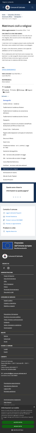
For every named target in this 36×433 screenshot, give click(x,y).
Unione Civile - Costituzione (11, 129)
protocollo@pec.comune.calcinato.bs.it (15, 373)
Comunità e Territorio (14, 15)
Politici (6, 287)
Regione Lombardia (8, 2)
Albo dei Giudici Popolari (10, 176)
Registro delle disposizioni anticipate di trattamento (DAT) (17, 134)
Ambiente (6, 322)
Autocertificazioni (8, 180)
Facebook (6, 90)
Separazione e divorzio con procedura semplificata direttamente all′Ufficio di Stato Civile (17, 125)
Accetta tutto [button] (18, 422)
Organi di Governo (9, 276)
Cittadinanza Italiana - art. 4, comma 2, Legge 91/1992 (16, 147)
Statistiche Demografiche (10, 151)
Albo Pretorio (7, 402)
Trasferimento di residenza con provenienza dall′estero (15, 112)
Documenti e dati (9, 292)
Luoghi (6, 349)
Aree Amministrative (10, 279)
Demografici (17, 17)
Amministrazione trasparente (12, 400)
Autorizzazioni (8, 328)
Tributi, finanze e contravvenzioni (13, 320)
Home (3, 15)
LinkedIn (7, 92)
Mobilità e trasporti (9, 306)
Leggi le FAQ (7, 389)
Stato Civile (6, 142)
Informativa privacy (9, 405)
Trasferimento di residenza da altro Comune (15, 116)
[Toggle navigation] (3, 7)
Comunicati (7, 339)
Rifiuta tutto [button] (18, 426)
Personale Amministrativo (11, 289)
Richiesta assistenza (9, 391)
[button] (18, 430)
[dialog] (18, 419)
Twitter (14, 90)
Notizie (6, 336)
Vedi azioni (4, 96)
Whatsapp (21, 90)
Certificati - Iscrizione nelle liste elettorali (15, 165)
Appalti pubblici (8, 301)
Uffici (5, 281)
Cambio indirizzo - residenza (11, 104)
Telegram (29, 90)
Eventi (6, 352)
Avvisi (5, 342)
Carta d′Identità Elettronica (11, 162)
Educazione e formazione (11, 314)
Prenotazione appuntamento (12, 383)
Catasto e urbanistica (10, 303)
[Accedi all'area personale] (29, 2)
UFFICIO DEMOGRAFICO (9, 70)
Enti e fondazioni (8, 284)
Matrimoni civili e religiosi (10, 169)
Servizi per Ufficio (7, 17)
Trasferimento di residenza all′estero (13, 107)
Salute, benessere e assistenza (12, 325)
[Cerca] (32, 7)
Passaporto (6, 120)
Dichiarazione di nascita (10, 172)
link (2, 419)
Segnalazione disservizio (11, 386)
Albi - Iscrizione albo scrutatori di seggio (14, 158)
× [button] (34, 407)
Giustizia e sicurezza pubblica (12, 317)
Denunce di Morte (8, 138)
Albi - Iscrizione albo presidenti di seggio (14, 155)
